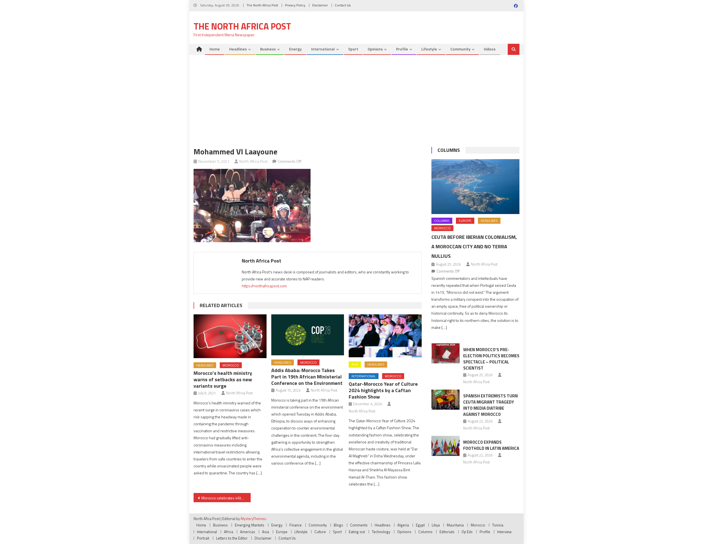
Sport (353, 49)
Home (214, 49)
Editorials (447, 532)
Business (268, 49)
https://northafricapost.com (264, 286)
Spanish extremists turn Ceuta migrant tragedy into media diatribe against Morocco (490, 405)
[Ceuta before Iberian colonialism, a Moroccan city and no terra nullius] (475, 186)
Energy (295, 49)
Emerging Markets (249, 525)
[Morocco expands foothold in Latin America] (445, 446)
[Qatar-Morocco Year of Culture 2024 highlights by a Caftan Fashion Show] (385, 336)
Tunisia (497, 525)
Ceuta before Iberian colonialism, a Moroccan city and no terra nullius (474, 246)
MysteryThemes (253, 518)
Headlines (238, 49)
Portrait (203, 538)
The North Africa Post (262, 5)
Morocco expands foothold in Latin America (491, 445)
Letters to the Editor (232, 538)
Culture (320, 532)
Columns (449, 150)
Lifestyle (429, 49)
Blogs (338, 525)
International (323, 49)
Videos (489, 49)
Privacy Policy (295, 5)
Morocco (231, 365)
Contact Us (343, 5)
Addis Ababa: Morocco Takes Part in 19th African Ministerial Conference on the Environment (307, 376)
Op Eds (467, 532)
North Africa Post (253, 161)
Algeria (403, 525)
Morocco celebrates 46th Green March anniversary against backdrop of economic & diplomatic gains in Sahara (226, 498)
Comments (359, 525)
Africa (228, 532)
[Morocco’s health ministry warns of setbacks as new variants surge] (230, 336)
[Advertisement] (356, 97)
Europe (465, 220)
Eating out (357, 532)
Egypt (420, 525)
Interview (504, 532)
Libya (436, 525)
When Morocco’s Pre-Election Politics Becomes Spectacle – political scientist (491, 358)
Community (460, 49)
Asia (354, 364)
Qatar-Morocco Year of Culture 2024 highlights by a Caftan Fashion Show (383, 390)
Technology (381, 532)
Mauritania (455, 525)
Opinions (375, 49)
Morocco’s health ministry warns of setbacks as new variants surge (223, 379)
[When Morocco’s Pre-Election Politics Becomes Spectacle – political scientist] (445, 353)
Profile (402, 49)
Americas (247, 532)
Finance (295, 525)
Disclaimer (320, 5)
